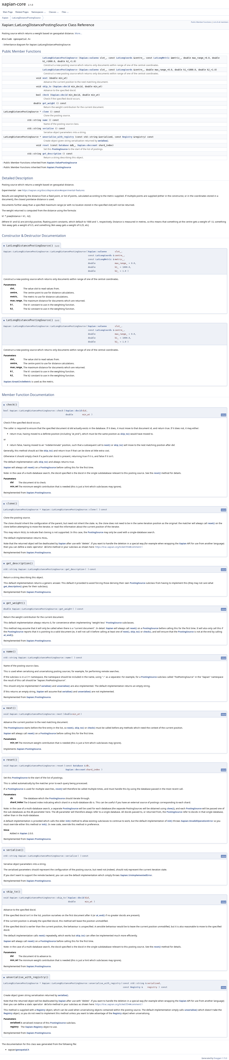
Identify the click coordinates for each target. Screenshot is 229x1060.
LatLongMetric (161, 58)
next (45, 78)
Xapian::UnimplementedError (136, 875)
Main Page (8, 12)
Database (64, 145)
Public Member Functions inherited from (40, 162)
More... (78, 33)
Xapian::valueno (89, 58)
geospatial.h (22, 1049)
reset (46, 145)
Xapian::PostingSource (59, 167)
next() (107, 445)
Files (64, 12)
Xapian (5, 18)
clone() (170, 808)
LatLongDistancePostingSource (26, 18)
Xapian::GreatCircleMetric (17, 381)
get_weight (49, 103)
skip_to (47, 86)
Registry (127, 137)
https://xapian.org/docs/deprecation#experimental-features (53, 190)
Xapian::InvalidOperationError (197, 820)
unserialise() (63, 685)
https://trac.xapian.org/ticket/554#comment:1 (119, 546)
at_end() (8, 635)
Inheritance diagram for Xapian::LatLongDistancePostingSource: (37, 44)
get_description (52, 153)
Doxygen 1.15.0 (220, 1058)
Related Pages (22, 12)
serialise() (103, 140)
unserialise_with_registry (58, 137)
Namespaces (37, 12)
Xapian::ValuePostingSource (62, 162)
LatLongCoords (124, 58)
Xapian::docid (62, 86)
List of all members (220, 22)
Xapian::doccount (87, 145)
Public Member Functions (201, 22)
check (46, 95)
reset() (31, 467)
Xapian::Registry (34, 1026)
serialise (48, 128)
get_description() (13, 586)
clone (46, 111)
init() (68, 820)
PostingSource (60, 149)
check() (147, 631)
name (45, 120)
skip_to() (125, 433)
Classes (52, 12)
